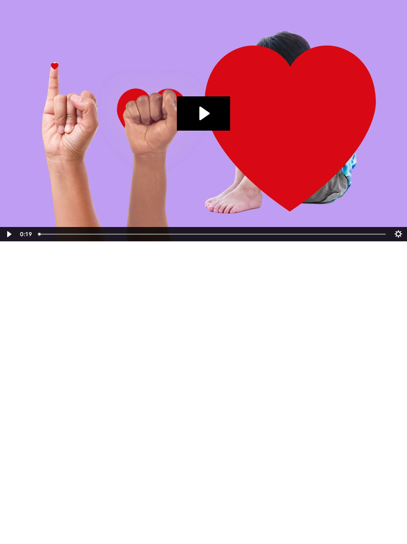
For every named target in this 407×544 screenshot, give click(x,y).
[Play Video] (8, 234)
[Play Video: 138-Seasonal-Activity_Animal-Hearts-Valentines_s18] (203, 113)
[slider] (212, 234)
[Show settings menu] (398, 234)
